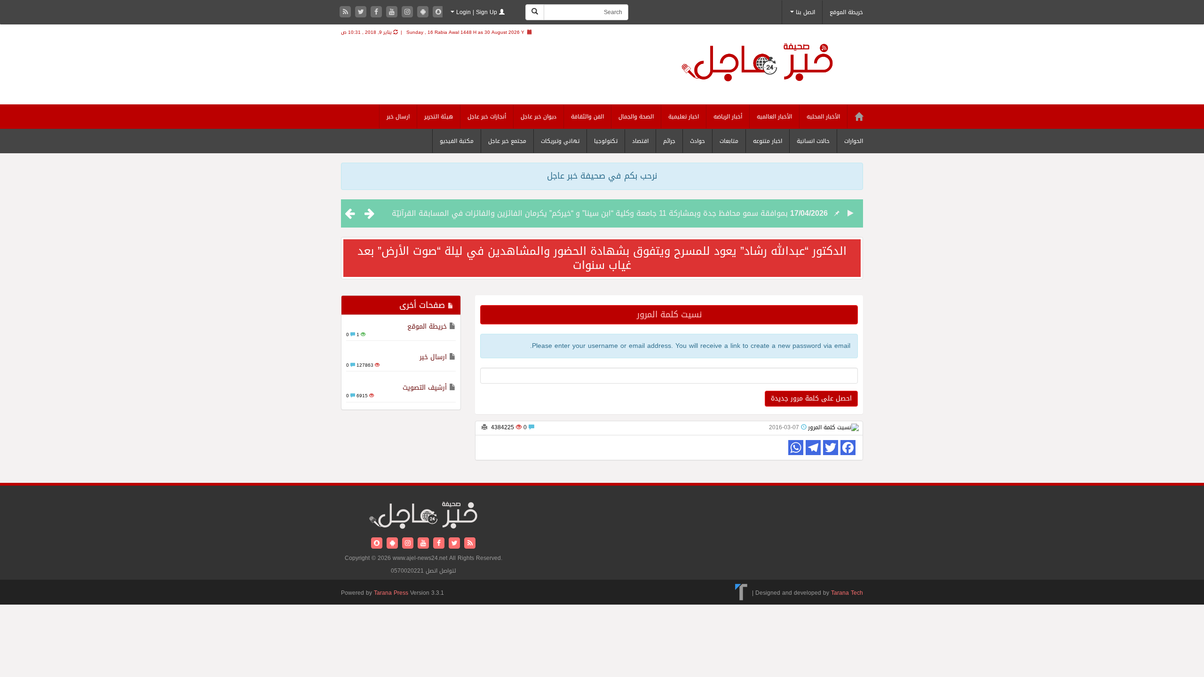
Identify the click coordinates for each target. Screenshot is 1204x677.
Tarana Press (391, 593)
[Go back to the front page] (769, 70)
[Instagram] (408, 12)
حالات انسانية (813, 141)
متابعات (729, 141)
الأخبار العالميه (774, 116)
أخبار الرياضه (727, 116)
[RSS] (346, 12)
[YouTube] (393, 12)
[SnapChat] (438, 12)
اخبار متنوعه (767, 141)
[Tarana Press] (741, 593)
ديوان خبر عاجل (538, 116)
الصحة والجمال (636, 116)
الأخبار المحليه (823, 116)
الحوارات (853, 141)
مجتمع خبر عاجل (507, 141)
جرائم (669, 141)
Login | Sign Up (476, 12)
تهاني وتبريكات (560, 141)
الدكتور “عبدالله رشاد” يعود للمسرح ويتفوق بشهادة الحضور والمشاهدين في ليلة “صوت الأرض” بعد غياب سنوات (602, 258)
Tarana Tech (847, 593)
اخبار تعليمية (683, 116)
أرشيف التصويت (425, 387)
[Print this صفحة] (484, 427)
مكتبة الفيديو (457, 141)
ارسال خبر (398, 116)
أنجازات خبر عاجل (486, 116)
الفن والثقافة (587, 116)
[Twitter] (362, 12)
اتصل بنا (804, 12)
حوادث (697, 141)
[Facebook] (377, 12)
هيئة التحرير (438, 116)
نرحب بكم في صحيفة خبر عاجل (602, 176)
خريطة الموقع (846, 12)
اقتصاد (640, 141)
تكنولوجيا (606, 141)
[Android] (424, 12)
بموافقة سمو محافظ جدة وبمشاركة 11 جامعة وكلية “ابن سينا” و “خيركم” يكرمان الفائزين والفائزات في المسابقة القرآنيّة (590, 213)
